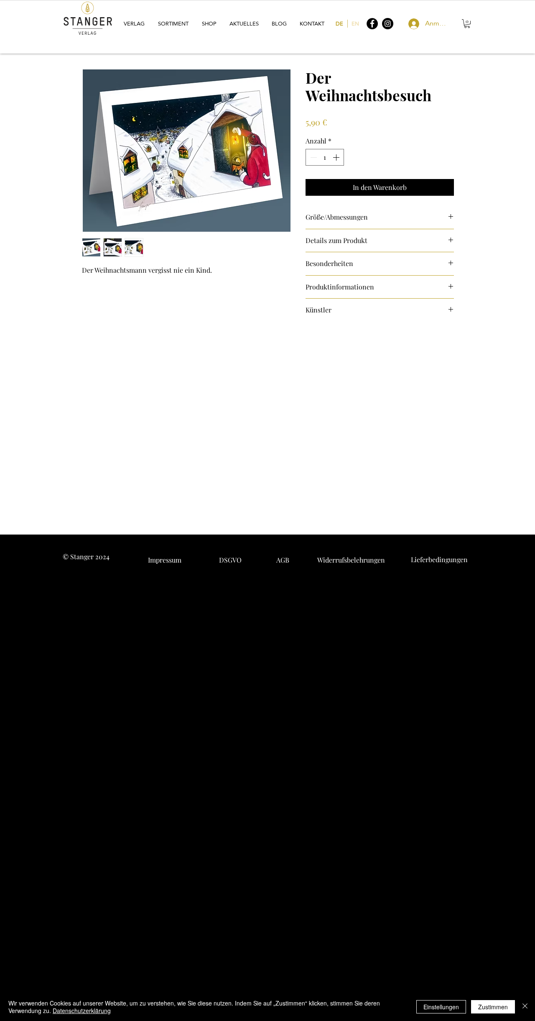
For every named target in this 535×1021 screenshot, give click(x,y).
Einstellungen (441, 1007)
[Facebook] (372, 23)
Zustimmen (493, 1007)
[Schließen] (525, 1006)
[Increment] (337, 157)
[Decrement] (312, 157)
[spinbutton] (324, 157)
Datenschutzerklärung (82, 1010)
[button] (134, 23)
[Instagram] (387, 23)
